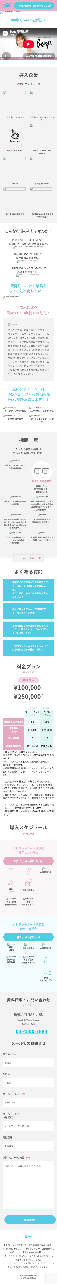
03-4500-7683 (32, 1031)
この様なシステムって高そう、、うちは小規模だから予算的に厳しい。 (30, 647)
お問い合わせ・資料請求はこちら (34, 5)
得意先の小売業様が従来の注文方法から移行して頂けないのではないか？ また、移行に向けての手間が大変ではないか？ (30, 590)
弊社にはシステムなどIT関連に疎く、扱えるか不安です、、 (29, 610)
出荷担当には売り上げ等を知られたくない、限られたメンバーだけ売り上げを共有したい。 (30, 629)
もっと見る (28, 558)
